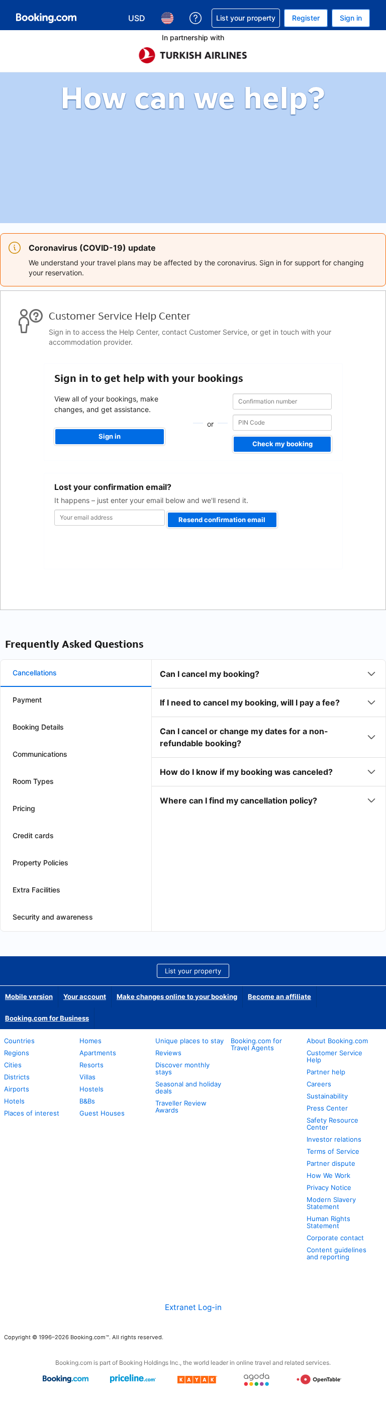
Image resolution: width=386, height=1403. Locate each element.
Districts (17, 1077)
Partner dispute (331, 1163)
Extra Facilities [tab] (36, 889)
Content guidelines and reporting (336, 1253)
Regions (16, 1053)
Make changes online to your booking (177, 996)
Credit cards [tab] (33, 835)
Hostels (91, 1089)
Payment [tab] (27, 699)
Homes (90, 1041)
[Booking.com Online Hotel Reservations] (46, 18)
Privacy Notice (329, 1187)
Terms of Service (333, 1151)
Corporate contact (335, 1238)
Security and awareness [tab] (53, 917)
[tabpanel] (268, 737)
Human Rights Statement (328, 1222)
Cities (13, 1065)
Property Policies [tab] (40, 862)
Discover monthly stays (182, 1068)
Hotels (14, 1101)
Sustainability (327, 1096)
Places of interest (31, 1113)
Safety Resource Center (332, 1123)
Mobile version (29, 996)
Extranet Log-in (193, 1307)
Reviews (168, 1053)
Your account (84, 996)
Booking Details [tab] (38, 727)
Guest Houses (102, 1113)
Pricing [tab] (24, 808)
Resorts (91, 1065)
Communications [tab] (40, 754)
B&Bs (87, 1101)
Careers (319, 1084)
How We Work (328, 1175)
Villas (87, 1077)
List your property (193, 971)
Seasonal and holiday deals (188, 1087)
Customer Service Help (334, 1056)
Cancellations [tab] (35, 672)
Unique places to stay (189, 1041)
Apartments (97, 1053)
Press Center (327, 1108)
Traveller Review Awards (181, 1106)
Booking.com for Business (47, 1018)
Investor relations (334, 1139)
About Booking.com (337, 1041)
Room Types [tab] (33, 781)
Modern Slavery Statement (331, 1203)
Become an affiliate (279, 996)
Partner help (326, 1072)
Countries (19, 1041)
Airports (16, 1089)
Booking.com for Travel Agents (256, 1044)
